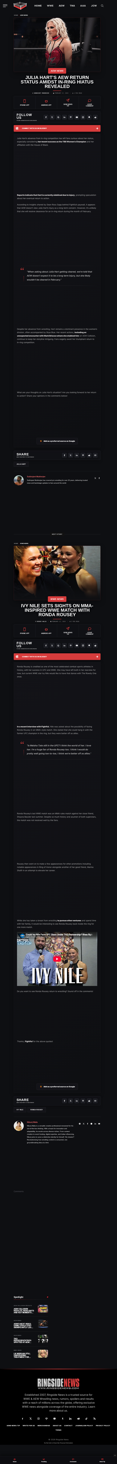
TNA (72, 5)
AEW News (24, 15)
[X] (52, 117)
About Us (57, 1425)
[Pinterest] (70, 117)
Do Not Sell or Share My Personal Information (58, 1443)
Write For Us (29, 1425)
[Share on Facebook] (64, 455)
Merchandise (44, 1425)
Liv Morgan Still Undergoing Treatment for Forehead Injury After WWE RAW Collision (22, 1355)
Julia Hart (21, 464)
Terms (58, 1430)
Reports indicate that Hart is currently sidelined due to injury (46, 195)
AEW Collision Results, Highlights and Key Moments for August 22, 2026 (24, 1310)
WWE (50, 5)
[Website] (79, 1123)
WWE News (24, 543)
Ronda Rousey (36, 1110)
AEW (62, 5)
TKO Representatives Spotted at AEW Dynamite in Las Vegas (22, 1340)
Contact (68, 1425)
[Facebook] (46, 117)
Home (38, 5)
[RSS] (94, 1418)
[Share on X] (70, 455)
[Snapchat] (89, 117)
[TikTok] (86, 1418)
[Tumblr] (62, 1418)
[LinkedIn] (64, 117)
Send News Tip (13, 1425)
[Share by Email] (95, 455)
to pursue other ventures (69, 920)
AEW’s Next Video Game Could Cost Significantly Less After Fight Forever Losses (23, 1325)
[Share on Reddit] (89, 455)
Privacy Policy (103, 1425)
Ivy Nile (20, 1110)
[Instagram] (83, 117)
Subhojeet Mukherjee (41, 93)
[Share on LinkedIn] (76, 455)
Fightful (29, 1041)
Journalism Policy (84, 1425)
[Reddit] (95, 117)
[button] (102, 5)
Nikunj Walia (41, 621)
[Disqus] (57, 1230)
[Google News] (58, 117)
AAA (83, 5)
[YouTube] (76, 117)
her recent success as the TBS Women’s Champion (62, 142)
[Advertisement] (34, 309)
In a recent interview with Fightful (33, 726)
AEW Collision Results (23, 1305)
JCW (94, 5)
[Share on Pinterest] (83, 455)
